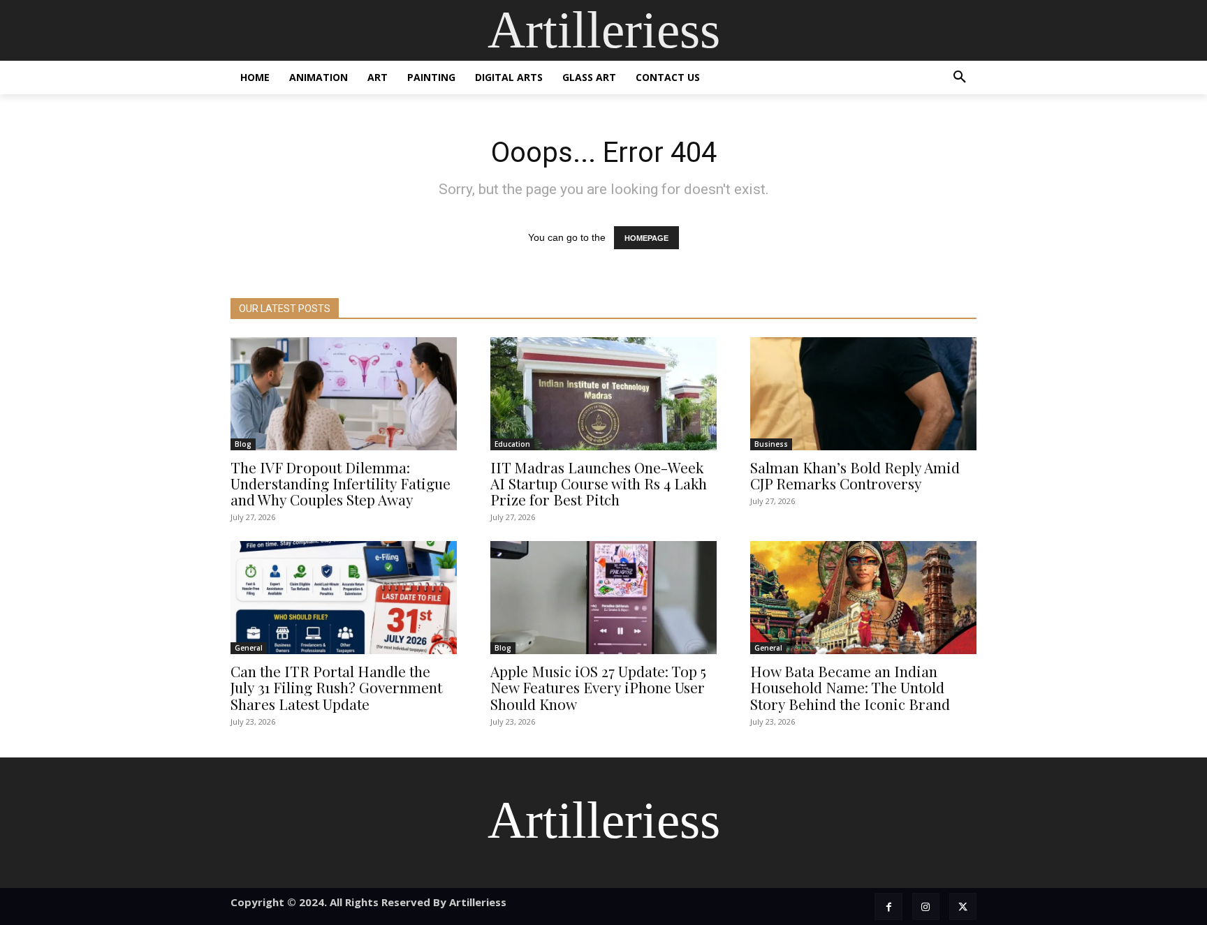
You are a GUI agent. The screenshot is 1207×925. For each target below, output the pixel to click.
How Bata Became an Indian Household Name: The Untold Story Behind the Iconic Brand (850, 687)
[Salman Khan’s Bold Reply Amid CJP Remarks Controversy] (863, 393)
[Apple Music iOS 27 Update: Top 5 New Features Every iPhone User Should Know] (603, 597)
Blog (243, 444)
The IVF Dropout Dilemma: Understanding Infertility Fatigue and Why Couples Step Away (341, 483)
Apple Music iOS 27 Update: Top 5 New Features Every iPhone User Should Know (598, 687)
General (249, 648)
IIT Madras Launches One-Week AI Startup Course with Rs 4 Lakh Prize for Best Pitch (598, 483)
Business (771, 444)
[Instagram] (925, 906)
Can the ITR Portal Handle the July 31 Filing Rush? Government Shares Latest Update (336, 687)
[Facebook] (888, 906)
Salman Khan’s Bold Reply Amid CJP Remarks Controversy (855, 475)
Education (512, 444)
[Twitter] (962, 906)
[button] (959, 77)
